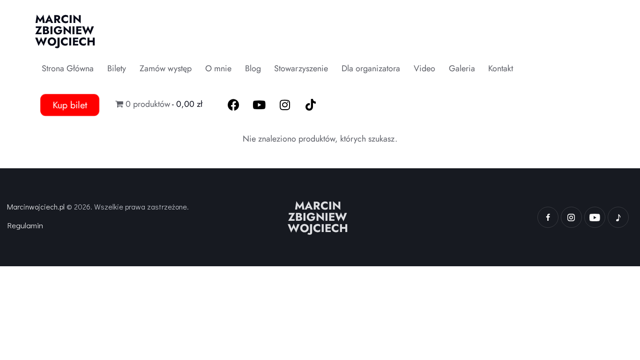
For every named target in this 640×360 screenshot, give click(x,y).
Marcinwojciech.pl (36, 206)
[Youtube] (259, 105)
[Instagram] (285, 105)
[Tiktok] (310, 105)
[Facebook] (233, 105)
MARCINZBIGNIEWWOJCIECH (318, 217)
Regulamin (25, 225)
